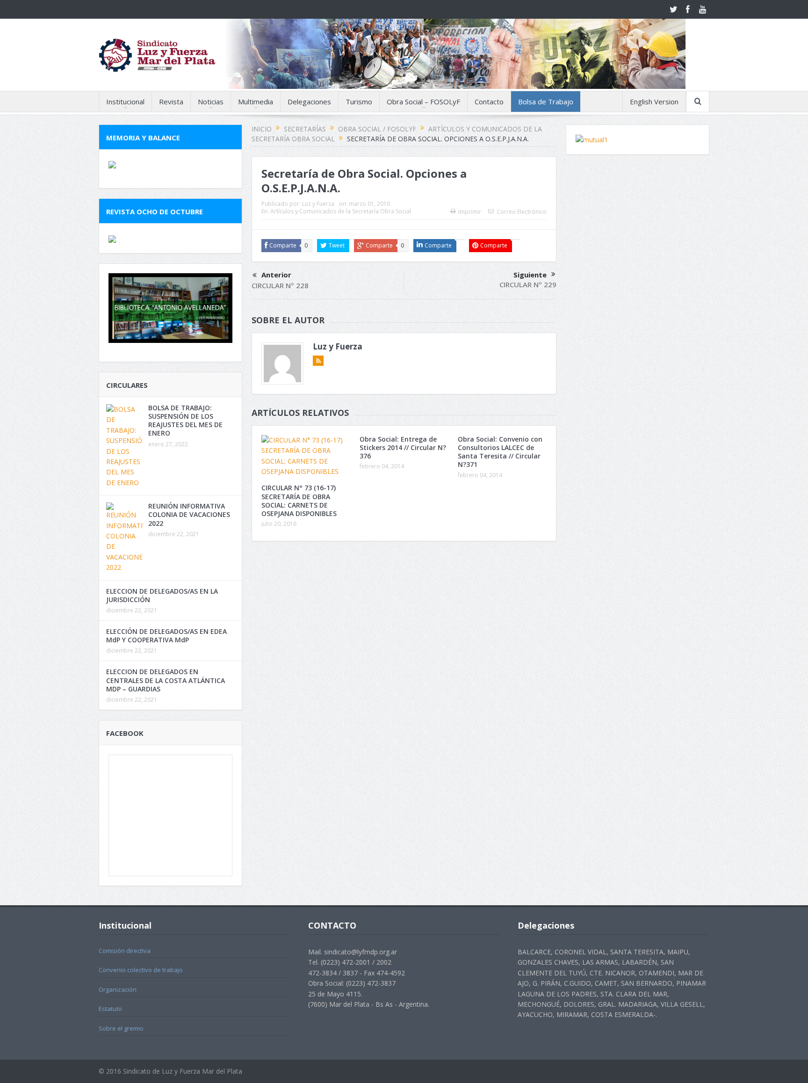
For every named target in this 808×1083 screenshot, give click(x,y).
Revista (171, 101)
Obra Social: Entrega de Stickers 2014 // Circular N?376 (403, 447)
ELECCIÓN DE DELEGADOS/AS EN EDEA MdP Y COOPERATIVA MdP (166, 635)
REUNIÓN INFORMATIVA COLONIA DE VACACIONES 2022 (189, 514)
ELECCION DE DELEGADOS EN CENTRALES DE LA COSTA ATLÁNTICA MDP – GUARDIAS (165, 680)
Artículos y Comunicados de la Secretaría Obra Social (340, 211)
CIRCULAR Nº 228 (280, 285)
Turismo (359, 101)
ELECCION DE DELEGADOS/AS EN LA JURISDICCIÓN (162, 595)
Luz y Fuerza (318, 204)
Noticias (211, 101)
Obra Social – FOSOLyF (423, 101)
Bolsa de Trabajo (545, 101)
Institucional (125, 101)
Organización (118, 989)
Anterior (276, 274)
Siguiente (530, 274)
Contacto (489, 101)
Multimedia (255, 101)
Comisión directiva (125, 950)
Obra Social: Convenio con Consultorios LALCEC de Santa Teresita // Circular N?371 (500, 452)
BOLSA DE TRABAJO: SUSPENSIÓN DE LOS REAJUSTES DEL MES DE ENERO (185, 420)
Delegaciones (309, 101)
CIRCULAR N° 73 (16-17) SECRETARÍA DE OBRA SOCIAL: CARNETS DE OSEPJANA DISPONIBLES (299, 500)
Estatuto (110, 1008)
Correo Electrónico (522, 212)
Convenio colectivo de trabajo (141, 970)
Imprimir (469, 212)
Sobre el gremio (121, 1028)
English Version (654, 101)
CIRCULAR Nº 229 (527, 284)
